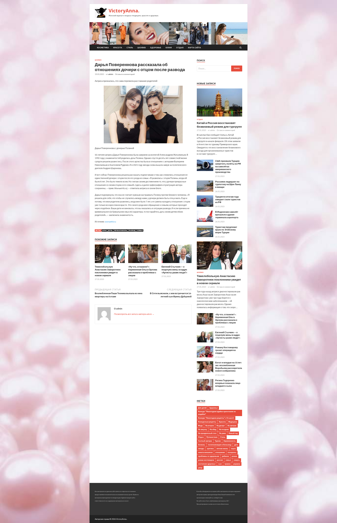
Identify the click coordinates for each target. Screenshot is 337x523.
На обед (213, 429)
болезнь (201, 445)
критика (210, 448)
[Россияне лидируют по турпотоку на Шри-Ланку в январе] (205, 191)
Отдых (180, 48)
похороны (232, 452)
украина (236, 464)
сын (220, 464)
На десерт (221, 426)
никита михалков (205, 452)
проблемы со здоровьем (208, 456)
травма (227, 464)
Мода (200, 426)
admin (110, 74)
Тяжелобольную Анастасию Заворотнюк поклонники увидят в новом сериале (108, 271)
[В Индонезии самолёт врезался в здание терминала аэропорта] (205, 221)
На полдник (224, 429)
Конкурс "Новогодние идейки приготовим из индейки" (217, 412)
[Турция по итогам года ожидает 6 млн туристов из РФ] (205, 206)
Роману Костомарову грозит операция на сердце (226, 350)
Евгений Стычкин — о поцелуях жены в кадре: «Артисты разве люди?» (174, 269)
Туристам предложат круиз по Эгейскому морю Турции (226, 230)
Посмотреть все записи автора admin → (134, 314)
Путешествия (211, 437)
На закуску (202, 429)
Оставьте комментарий (125, 74)
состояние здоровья (206, 464)
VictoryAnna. (124, 10)
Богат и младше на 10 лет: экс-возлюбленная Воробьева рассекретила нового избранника (228, 366)
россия (220, 460)
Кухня (169, 48)
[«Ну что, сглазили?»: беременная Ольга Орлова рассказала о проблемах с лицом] (143, 263)
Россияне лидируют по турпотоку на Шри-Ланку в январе (228, 184)
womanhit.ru (110, 221)
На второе (209, 426)
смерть (237, 460)
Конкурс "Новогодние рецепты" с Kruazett (216, 418)
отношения (220, 452)
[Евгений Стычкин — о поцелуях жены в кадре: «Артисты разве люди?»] (177, 263)
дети (236, 445)
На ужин (222, 433)
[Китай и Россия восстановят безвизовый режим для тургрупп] (219, 117)
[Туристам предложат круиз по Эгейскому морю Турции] (205, 236)
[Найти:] (219, 68)
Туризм (218, 441)
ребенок (225, 456)
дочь (110, 230)
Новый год (233, 433)
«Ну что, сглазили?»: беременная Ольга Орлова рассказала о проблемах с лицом (142, 271)
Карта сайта (194, 48)
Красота (117, 48)
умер (200, 468)
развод (132, 230)
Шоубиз (141, 48)
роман (234, 456)
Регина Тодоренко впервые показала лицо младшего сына (227, 383)
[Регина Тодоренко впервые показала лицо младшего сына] (205, 389)
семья (140, 230)
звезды (201, 448)
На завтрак (231, 426)
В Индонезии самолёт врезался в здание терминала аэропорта (226, 215)
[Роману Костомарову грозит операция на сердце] (205, 356)
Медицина (232, 422)
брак (104, 230)
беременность (230, 441)
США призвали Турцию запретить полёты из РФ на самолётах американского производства (228, 166)
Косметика (103, 48)
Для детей (202, 408)
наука (233, 448)
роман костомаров (206, 460)
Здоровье (155, 48)
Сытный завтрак (205, 441)
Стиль (130, 48)
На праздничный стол (207, 433)
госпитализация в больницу (219, 445)
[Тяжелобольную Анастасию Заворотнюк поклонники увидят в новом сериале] (110, 263)
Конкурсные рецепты (207, 422)
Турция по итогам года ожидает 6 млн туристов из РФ (227, 199)
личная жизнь (120, 230)
